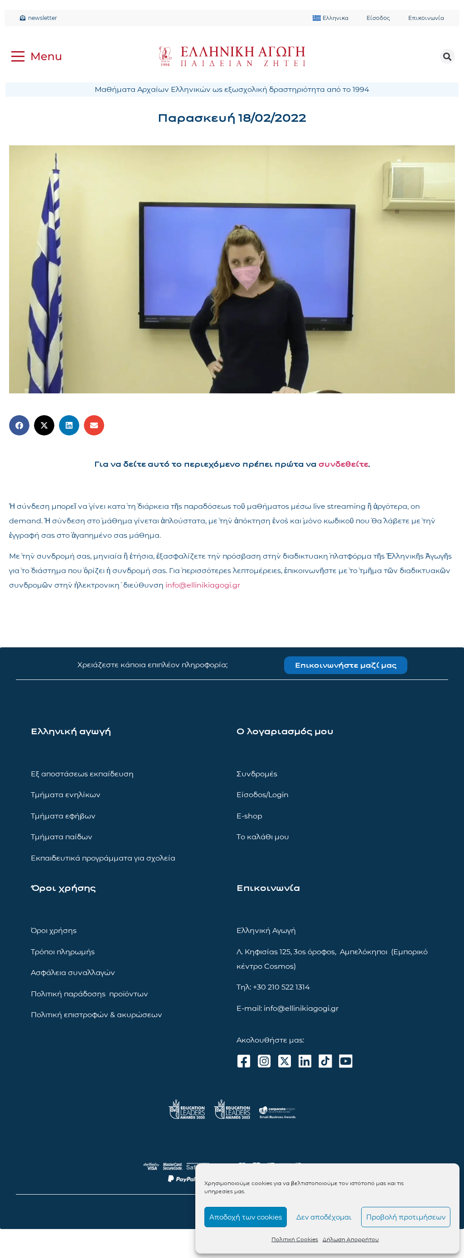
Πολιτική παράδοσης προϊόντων (89, 994)
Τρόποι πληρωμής (63, 951)
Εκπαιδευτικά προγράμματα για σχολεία (103, 858)
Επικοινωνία (426, 17)
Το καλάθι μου (263, 836)
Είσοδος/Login (263, 794)
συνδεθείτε (343, 464)
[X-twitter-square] (284, 1061)
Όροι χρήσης (54, 930)
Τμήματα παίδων (61, 836)
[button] (447, 56)
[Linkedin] (305, 1061)
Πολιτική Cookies (294, 1239)
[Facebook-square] (244, 1061)
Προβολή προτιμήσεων (405, 1217)
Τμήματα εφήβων (63, 816)
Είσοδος (378, 17)
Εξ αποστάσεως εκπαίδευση (82, 774)
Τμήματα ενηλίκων (66, 794)
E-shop (249, 816)
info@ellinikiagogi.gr (202, 585)
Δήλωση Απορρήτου (351, 1239)
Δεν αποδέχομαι (324, 1217)
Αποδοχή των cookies (245, 1217)
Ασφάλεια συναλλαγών (73, 972)
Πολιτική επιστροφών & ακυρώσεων (96, 1014)
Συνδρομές (257, 774)
